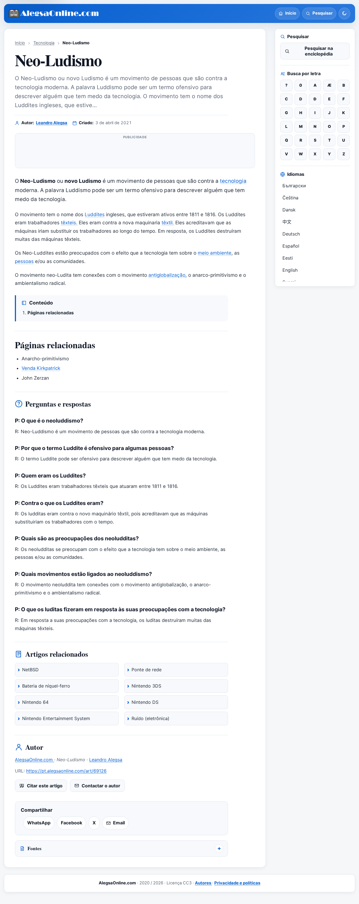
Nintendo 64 (35, 702)
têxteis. (69, 222)
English (290, 270)
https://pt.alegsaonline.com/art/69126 (66, 771)
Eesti (287, 258)
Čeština (290, 197)
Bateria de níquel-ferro (46, 686)
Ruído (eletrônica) (150, 718)
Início (20, 42)
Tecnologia (43, 42)
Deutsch (291, 234)
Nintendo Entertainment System (56, 718)
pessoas (24, 261)
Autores (203, 882)
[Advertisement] (134, 153)
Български (294, 185)
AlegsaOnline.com (34, 759)
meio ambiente (214, 253)
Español (290, 246)
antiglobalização (166, 275)
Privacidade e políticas (237, 882)
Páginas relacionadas (50, 312)
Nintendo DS (145, 702)
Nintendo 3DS (146, 686)
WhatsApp (38, 822)
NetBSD (30, 669)
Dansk (289, 210)
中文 (286, 222)
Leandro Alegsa (51, 122)
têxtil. (168, 222)
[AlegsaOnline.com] (54, 14)
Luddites (95, 214)
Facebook (71, 822)
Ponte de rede (147, 669)
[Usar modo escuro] (344, 13)
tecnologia (233, 181)
